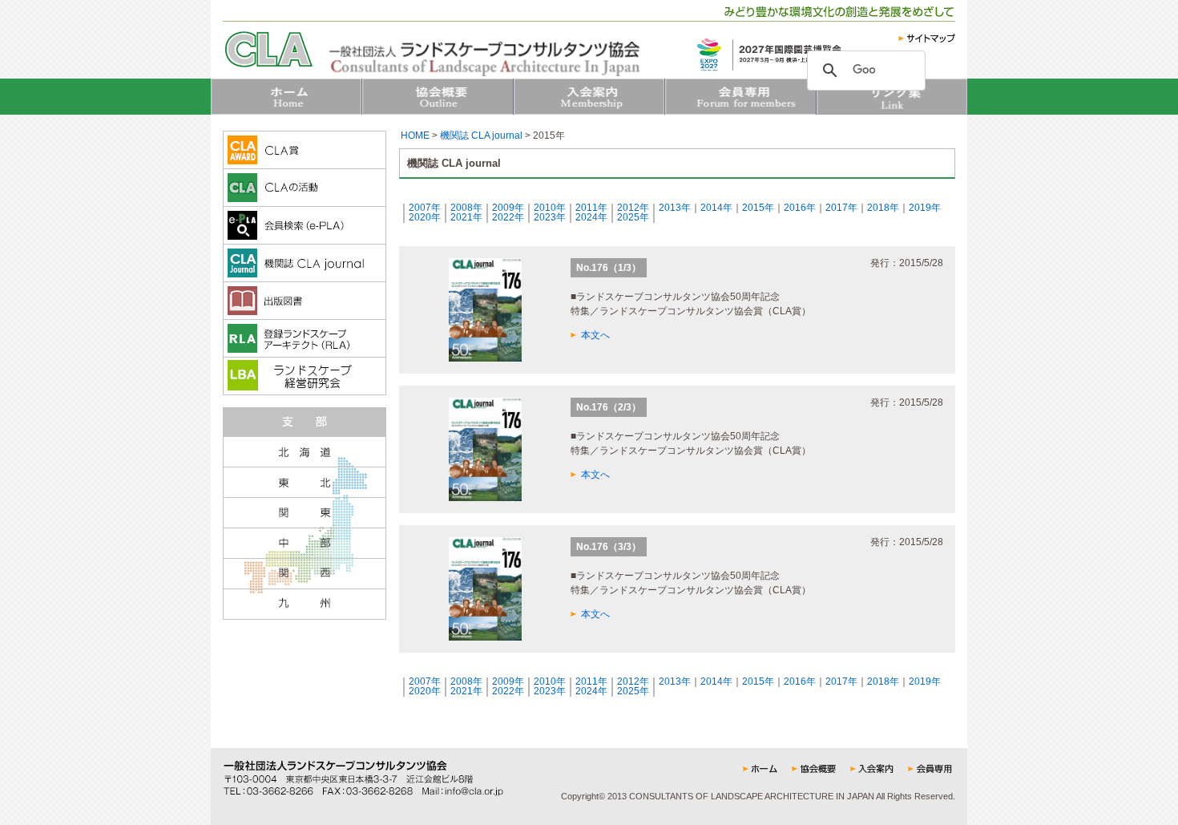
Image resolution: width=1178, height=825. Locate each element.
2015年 (758, 207)
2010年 (550, 207)
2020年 (425, 217)
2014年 (716, 207)
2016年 (800, 207)
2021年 (466, 217)
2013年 (675, 207)
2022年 (508, 217)
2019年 (925, 207)
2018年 (883, 207)
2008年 (466, 207)
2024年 (591, 217)
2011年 (591, 207)
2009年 (508, 207)
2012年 (633, 207)
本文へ (595, 335)
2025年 (633, 217)
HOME (415, 135)
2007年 (425, 207)
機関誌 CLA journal (481, 135)
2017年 (841, 207)
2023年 (550, 217)
